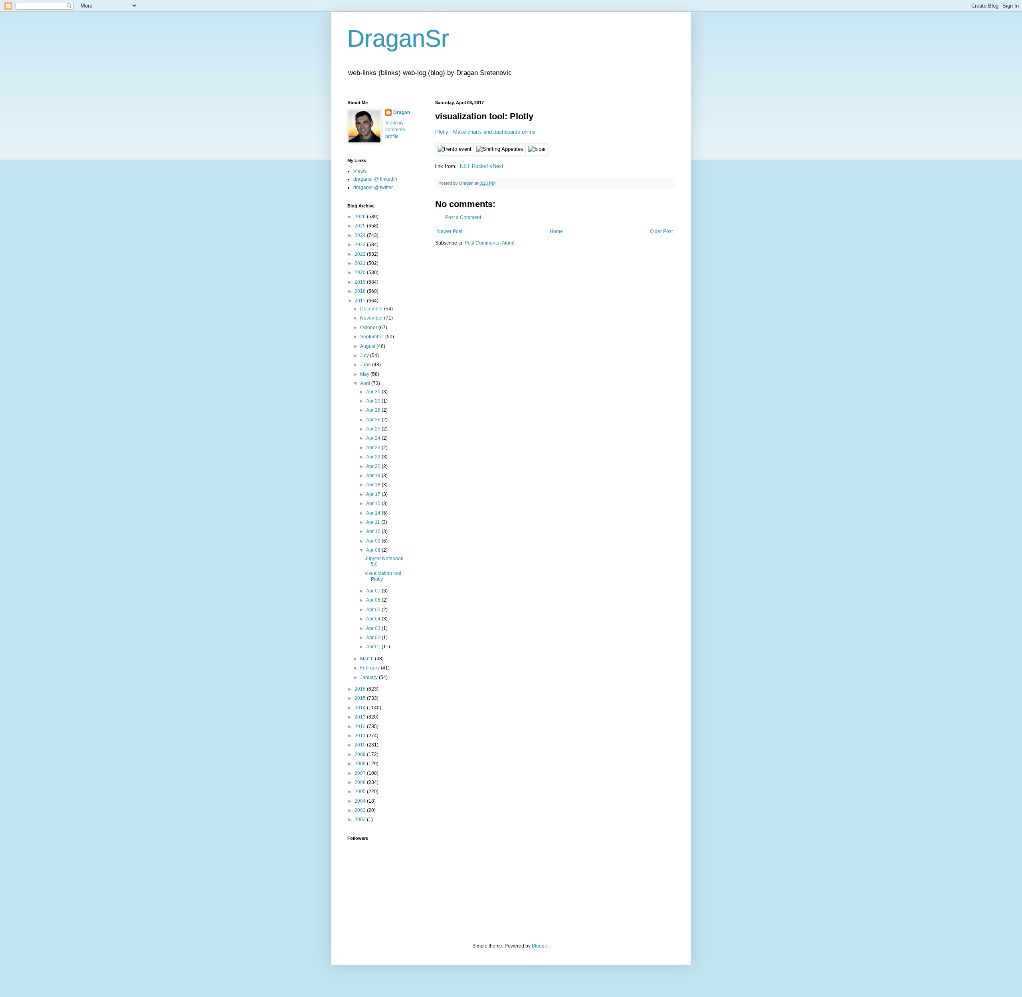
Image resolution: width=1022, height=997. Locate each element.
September (372, 337)
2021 (361, 263)
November (372, 318)
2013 (361, 717)
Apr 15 (374, 503)
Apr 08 (374, 550)
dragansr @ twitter (373, 187)
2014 (361, 708)
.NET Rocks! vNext (480, 166)
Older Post (661, 231)
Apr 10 (374, 531)
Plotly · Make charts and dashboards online (485, 132)
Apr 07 (374, 591)
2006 (361, 782)
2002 (361, 819)
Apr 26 (374, 419)
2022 (361, 254)
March (367, 658)
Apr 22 (374, 457)
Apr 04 (374, 619)
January (369, 677)
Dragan (401, 112)
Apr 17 (374, 494)
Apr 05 (374, 609)
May (365, 374)
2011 (361, 735)
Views (359, 171)
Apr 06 (374, 600)
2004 (361, 801)
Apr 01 (374, 647)
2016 (361, 689)
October (369, 327)
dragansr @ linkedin (375, 179)
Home (556, 231)
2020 (361, 272)
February (370, 668)
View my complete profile (395, 129)
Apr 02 (374, 637)
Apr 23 (374, 447)
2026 (361, 216)
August (368, 346)
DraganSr (398, 38)
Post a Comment (463, 217)
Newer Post (449, 231)
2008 (361, 763)
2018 (361, 291)
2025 (361, 226)
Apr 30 (374, 392)
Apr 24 (374, 438)
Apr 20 (374, 466)
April (365, 383)
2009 (361, 754)
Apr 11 (373, 522)
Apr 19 (374, 475)
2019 (361, 282)
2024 (361, 235)
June (366, 364)
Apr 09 (374, 541)
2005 (361, 791)
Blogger (540, 946)
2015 (361, 698)
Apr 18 (374, 485)
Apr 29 (374, 401)
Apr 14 (374, 513)
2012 (361, 726)
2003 (361, 810)
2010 (361, 745)
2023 (361, 244)
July (365, 355)
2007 (361, 773)
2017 (361, 301)
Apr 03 (374, 628)
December (372, 309)
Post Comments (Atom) (490, 243)
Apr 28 (374, 410)
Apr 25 (374, 429)
